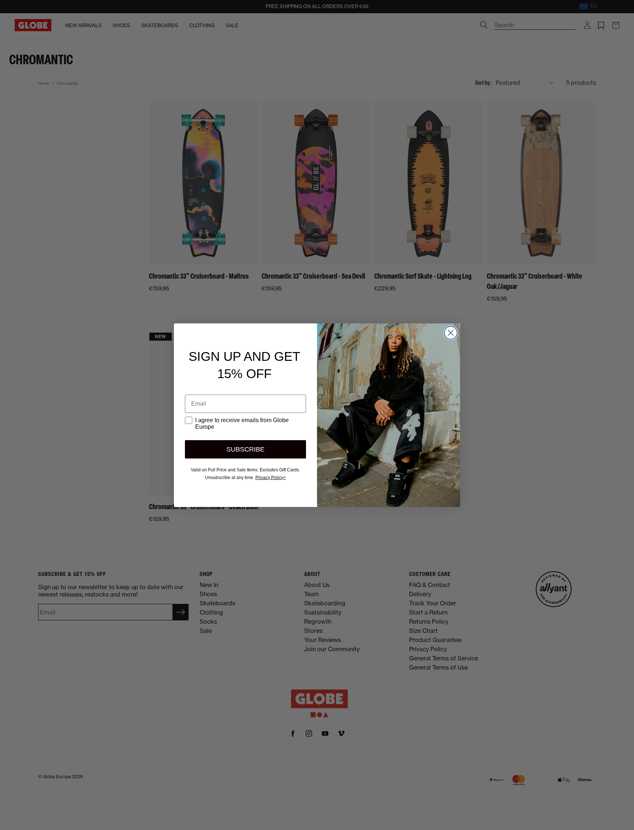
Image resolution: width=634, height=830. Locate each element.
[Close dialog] (450, 332)
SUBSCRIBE (245, 449)
